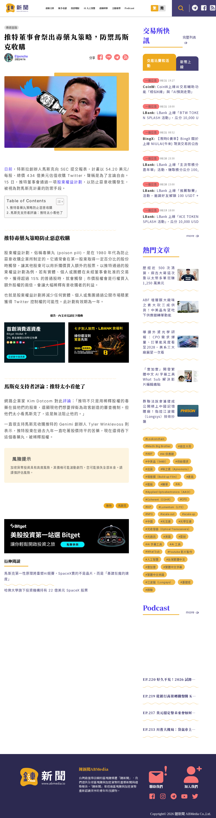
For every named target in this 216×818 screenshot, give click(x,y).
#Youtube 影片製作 (179, 551)
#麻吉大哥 (184, 446)
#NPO (149, 514)
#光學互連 (185, 521)
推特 (109, 505)
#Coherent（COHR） (158, 499)
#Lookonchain (154, 439)
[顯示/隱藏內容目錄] (58, 201)
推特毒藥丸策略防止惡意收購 (31, 207)
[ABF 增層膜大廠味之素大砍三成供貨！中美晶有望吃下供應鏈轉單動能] (187, 311)
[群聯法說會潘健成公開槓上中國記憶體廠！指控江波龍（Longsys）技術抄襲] (187, 415)
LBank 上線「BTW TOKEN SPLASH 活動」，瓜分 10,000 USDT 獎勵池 (170, 117)
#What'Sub (152, 551)
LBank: (149, 112)
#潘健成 (185, 582)
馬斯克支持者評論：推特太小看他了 (37, 212)
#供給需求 (182, 461)
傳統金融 (11, 27)
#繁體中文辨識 (154, 574)
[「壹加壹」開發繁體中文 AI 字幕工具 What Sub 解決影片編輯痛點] (187, 381)
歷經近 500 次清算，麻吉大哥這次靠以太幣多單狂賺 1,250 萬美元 (159, 275)
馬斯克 (122, 505)
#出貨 (149, 469)
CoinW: (149, 86)
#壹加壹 (150, 567)
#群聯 (149, 589)
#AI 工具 (175, 544)
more (190, 235)
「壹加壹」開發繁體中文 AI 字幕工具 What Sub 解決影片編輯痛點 (159, 376)
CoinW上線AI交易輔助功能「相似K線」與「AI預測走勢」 (170, 89)
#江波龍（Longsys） (159, 582)
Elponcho (21, 56)
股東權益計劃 (70, 182)
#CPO (183, 499)
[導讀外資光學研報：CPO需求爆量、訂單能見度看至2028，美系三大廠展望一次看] (187, 346)
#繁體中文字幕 (172, 567)
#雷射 (182, 536)
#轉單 (164, 484)
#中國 (149, 521)
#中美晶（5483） (156, 461)
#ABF (149, 453)
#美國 (167, 536)
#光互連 (166, 521)
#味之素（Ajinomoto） (175, 469)
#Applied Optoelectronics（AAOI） (168, 492)
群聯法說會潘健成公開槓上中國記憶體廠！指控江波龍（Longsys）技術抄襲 (159, 411)
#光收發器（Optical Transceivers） (168, 529)
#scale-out (167, 514)
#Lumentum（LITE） (172, 507)
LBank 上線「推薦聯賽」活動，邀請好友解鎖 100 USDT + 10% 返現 (170, 195)
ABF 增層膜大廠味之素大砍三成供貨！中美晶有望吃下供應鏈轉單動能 (159, 307)
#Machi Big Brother (157, 446)
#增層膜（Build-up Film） (162, 476)
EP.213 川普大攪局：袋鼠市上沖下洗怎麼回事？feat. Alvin (170, 729)
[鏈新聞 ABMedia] (17, 11)
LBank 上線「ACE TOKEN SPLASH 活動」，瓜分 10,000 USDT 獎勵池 (170, 221)
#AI (178, 484)
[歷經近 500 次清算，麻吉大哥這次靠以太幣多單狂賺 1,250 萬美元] (187, 279)
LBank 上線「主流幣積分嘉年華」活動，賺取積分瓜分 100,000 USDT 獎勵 (170, 169)
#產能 (190, 476)
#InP (148, 507)
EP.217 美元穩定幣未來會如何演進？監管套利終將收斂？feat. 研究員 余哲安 (170, 712)
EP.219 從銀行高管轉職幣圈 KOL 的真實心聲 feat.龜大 (170, 696)
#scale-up (188, 514)
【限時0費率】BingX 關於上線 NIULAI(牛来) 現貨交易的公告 (170, 141)
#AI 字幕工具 (153, 544)
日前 (8, 169)
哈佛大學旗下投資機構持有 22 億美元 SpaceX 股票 (46, 590)
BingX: (149, 138)
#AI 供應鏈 (167, 454)
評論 (67, 401)
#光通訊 (150, 536)
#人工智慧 (152, 559)
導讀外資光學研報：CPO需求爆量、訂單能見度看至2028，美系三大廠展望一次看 (159, 342)
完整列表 (189, 37)
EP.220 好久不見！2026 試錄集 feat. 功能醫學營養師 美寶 (170, 679)
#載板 (149, 484)
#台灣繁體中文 (175, 559)
